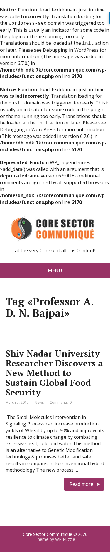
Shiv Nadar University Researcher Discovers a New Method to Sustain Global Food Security (54, 373)
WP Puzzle (65, 539)
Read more (81, 484)
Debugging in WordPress (71, 50)
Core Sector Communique (47, 534)
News (39, 402)
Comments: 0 (61, 402)
